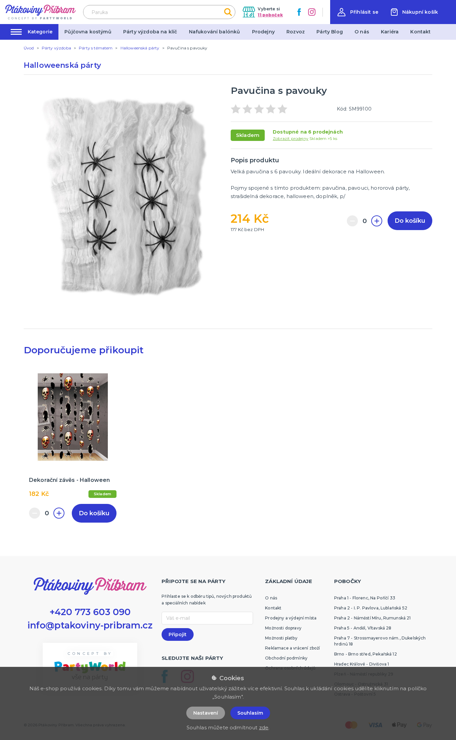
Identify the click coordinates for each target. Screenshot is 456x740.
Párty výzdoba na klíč (150, 32)
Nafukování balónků (214, 32)
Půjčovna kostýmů (87, 32)
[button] (357, 12)
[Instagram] (311, 12)
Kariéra (390, 32)
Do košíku (410, 220)
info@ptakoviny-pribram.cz (90, 625)
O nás (362, 32)
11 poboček (270, 14)
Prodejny (263, 32)
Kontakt (420, 32)
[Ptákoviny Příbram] (40, 12)
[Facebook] (299, 12)
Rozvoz (295, 32)
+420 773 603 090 (90, 611)
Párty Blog (329, 32)
